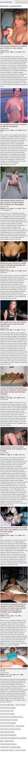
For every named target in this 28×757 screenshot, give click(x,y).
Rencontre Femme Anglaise (8, 708)
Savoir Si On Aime (20, 705)
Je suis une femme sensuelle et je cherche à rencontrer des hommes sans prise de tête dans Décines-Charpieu (13, 391)
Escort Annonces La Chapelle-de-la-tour (11, 717)
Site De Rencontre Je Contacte (9, 720)
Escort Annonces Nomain (7, 714)
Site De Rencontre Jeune (7, 726)
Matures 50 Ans (9, 741)
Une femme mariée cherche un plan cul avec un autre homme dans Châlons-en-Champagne (12, 202)
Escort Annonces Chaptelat (7, 723)
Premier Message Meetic (7, 705)
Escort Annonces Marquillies (8, 735)
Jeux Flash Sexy (6, 2)
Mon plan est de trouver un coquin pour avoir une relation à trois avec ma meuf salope (13, 529)
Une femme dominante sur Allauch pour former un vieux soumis (13, 47)
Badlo (2, 741)
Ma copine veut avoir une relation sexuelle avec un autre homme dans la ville (13, 324)
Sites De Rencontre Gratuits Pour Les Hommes (13, 738)
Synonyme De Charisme (7, 750)
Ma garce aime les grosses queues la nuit (13, 670)
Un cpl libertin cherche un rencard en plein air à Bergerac (13, 125)
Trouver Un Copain (20, 750)
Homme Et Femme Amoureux (8, 744)
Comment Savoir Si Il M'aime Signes (10, 747)
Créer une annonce (21, 2)
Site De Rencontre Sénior (7, 732)
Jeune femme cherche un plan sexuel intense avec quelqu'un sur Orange (13, 449)
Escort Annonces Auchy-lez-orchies (10, 729)
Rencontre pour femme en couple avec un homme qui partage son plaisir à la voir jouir (13, 265)
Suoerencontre (20, 726)
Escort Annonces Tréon (6, 711)
